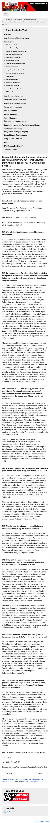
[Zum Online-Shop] (16, 797)
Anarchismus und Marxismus (15, 63)
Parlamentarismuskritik (14, 54)
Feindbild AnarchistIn (13, 82)
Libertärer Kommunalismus (15, 73)
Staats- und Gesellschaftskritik (16, 51)
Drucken (34, 782)
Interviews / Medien (12, 85)
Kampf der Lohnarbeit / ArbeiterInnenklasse (22, 125)
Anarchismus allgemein (14, 48)
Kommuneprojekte (12, 79)
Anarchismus (9, 42)
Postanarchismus (12, 66)
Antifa (6, 142)
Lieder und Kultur (11, 150)
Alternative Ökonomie (13, 57)
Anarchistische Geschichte (15, 103)
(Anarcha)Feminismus (13, 107)
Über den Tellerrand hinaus (15, 122)
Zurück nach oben (42, 821)
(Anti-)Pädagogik (10, 114)
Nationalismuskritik (12, 60)
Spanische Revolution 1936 (15, 100)
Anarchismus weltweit (13, 89)
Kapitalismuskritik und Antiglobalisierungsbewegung (16, 130)
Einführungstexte (11, 45)
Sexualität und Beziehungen (15, 135)
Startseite (7, 34)
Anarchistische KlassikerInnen (16, 38)
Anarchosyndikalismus (13, 96)
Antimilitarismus (10, 118)
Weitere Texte (10, 92)
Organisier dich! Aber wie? (15, 70)
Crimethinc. (10, 76)
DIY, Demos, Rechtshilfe (13, 146)
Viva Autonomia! (10, 111)
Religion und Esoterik (13, 139)
